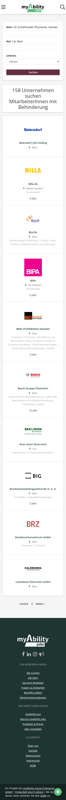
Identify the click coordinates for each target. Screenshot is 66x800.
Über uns (33, 745)
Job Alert (33, 678)
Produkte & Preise (33, 724)
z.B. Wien (14, 41)
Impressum (33, 760)
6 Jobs (33, 295)
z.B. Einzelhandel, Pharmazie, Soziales (32, 27)
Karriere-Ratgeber (33, 682)
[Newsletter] (41, 654)
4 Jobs (33, 198)
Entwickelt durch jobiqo (29, 792)
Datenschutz (33, 755)
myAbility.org (33, 714)
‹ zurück (23, 603)
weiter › (40, 603)
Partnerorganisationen (33, 697)
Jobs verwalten (33, 729)
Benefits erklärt (33, 692)
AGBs (33, 765)
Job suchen (33, 673)
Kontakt (33, 750)
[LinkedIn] (29, 654)
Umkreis (11, 55)
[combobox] (33, 33)
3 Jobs (33, 354)
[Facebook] (24, 654)
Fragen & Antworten (33, 687)
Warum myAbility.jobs (33, 719)
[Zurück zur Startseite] (33, 7)
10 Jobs (33, 410)
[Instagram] (35, 654)
